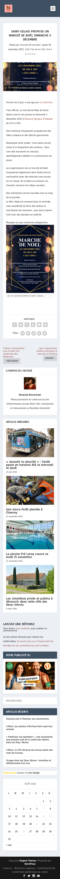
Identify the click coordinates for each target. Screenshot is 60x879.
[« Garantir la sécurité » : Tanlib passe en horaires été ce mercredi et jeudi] (30, 442)
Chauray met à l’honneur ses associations (27, 719)
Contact (7, 868)
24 (9, 831)
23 (50, 824)
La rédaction (46, 102)
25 (16, 831)
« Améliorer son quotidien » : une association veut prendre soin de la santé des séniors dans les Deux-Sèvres (29, 740)
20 (30, 824)
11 (16, 816)
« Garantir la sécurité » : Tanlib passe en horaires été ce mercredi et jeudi (29, 465)
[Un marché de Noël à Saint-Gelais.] (30, 76)
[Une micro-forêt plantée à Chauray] (30, 490)
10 (9, 816)
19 (23, 824)
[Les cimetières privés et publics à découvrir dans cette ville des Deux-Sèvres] (30, 579)
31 (9, 839)
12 (23, 816)
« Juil (9, 845)
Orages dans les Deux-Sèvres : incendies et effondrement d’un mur (28, 762)
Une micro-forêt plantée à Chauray (24, 510)
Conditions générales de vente (30, 872)
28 (37, 831)
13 (30, 816)
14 (37, 816)
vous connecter (22, 628)
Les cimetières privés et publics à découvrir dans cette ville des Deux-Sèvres (29, 601)
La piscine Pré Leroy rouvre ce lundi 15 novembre (27, 555)
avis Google (34, 773)
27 (30, 831)
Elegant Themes (28, 860)
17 (9, 824)
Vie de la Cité (38, 49)
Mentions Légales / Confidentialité (34, 868)
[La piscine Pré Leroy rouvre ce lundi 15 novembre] (30, 535)
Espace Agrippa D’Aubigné (39, 119)
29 (43, 831)
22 (43, 824)
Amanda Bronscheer (30, 45)
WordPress (30, 864)
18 (16, 824)
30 (50, 831)
